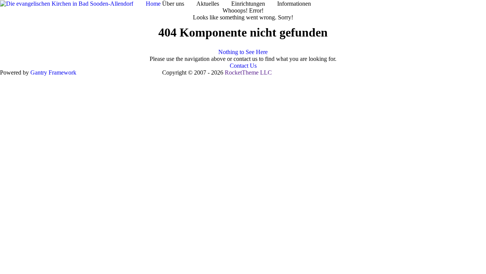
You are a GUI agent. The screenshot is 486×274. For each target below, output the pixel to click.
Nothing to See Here (243, 52)
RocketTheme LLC (248, 72)
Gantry (53, 72)
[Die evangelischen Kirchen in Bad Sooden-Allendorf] (66, 3)
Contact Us (243, 65)
